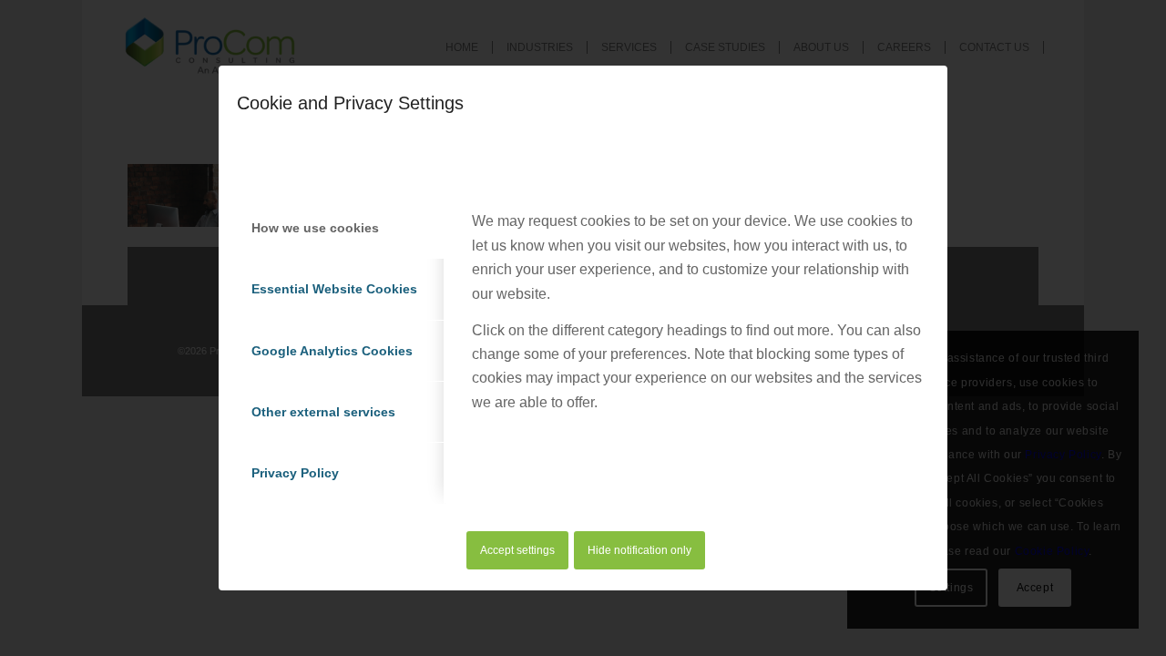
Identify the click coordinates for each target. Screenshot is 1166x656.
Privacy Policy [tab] (295, 473)
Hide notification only (639, 550)
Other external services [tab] (323, 412)
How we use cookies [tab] (315, 227)
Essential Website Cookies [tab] (334, 289)
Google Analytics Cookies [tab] (332, 350)
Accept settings (517, 550)
